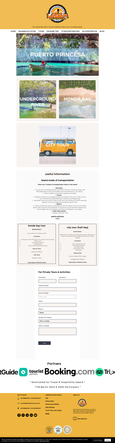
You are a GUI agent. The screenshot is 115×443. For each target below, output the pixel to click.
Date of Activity (44, 293)
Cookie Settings (98, 440)
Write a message (44, 325)
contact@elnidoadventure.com (30, 403)
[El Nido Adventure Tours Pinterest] (23, 415)
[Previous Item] (3, 372)
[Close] (113, 440)
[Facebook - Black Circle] (19, 415)
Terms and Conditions (52, 404)
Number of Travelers (45, 317)
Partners (54, 363)
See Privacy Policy (44, 441)
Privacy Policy (49, 401)
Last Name (62, 277)
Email (40, 301)
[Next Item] (111, 372)
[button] (27, 31)
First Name (42, 277)
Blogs (47, 413)
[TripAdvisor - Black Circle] (31, 415)
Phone (41, 309)
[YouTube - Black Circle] (35, 415)
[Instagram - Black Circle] (27, 415)
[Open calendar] (74, 296)
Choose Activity (43, 285)
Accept (108, 440)
